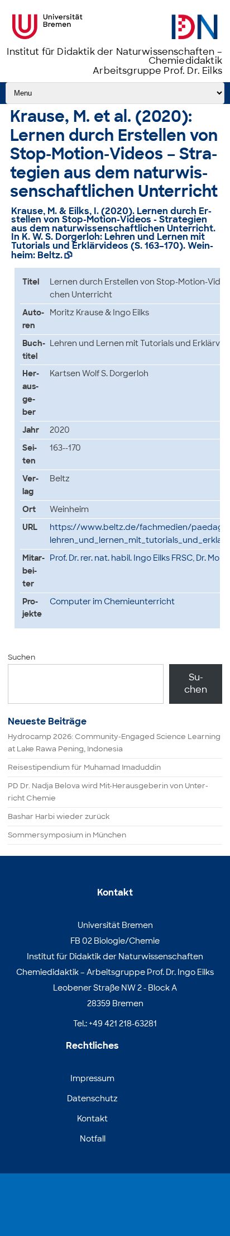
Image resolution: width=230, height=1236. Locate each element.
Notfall (93, 1139)
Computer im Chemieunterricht (112, 601)
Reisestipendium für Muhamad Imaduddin (84, 767)
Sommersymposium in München (67, 835)
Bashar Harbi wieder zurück (58, 816)
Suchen (21, 657)
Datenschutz (92, 1098)
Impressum (92, 1078)
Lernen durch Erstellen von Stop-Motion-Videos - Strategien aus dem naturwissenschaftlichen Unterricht (112, 219)
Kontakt (92, 1119)
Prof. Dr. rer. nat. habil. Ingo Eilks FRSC (121, 558)
